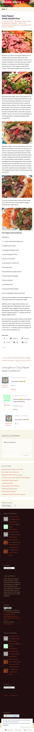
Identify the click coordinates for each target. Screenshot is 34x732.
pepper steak (27, 25)
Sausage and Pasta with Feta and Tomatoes (13, 494)
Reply (14, 389)
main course (20, 25)
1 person (21, 405)
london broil (13, 25)
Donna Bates (7, 612)
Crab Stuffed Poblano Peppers (10, 480)
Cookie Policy (6, 725)
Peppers (4, 27)
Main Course (19, 21)
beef (21, 23)
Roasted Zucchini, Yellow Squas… (13, 552)
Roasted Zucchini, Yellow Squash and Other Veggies (16, 477)
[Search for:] (30, 9)
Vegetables (14, 23)
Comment (26, 455)
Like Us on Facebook (11, 695)
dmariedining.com (8, 624)
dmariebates (12, 524)
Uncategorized (6, 23)
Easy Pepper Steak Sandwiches (10, 472)
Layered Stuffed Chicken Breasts (11, 486)
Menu (3, 9)
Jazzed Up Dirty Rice (7, 483)
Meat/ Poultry (27, 21)
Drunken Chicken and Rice (9, 491)
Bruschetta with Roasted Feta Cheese (16, 358)
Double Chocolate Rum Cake (9, 489)
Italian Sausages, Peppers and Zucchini (17, 360)
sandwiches (10, 27)
